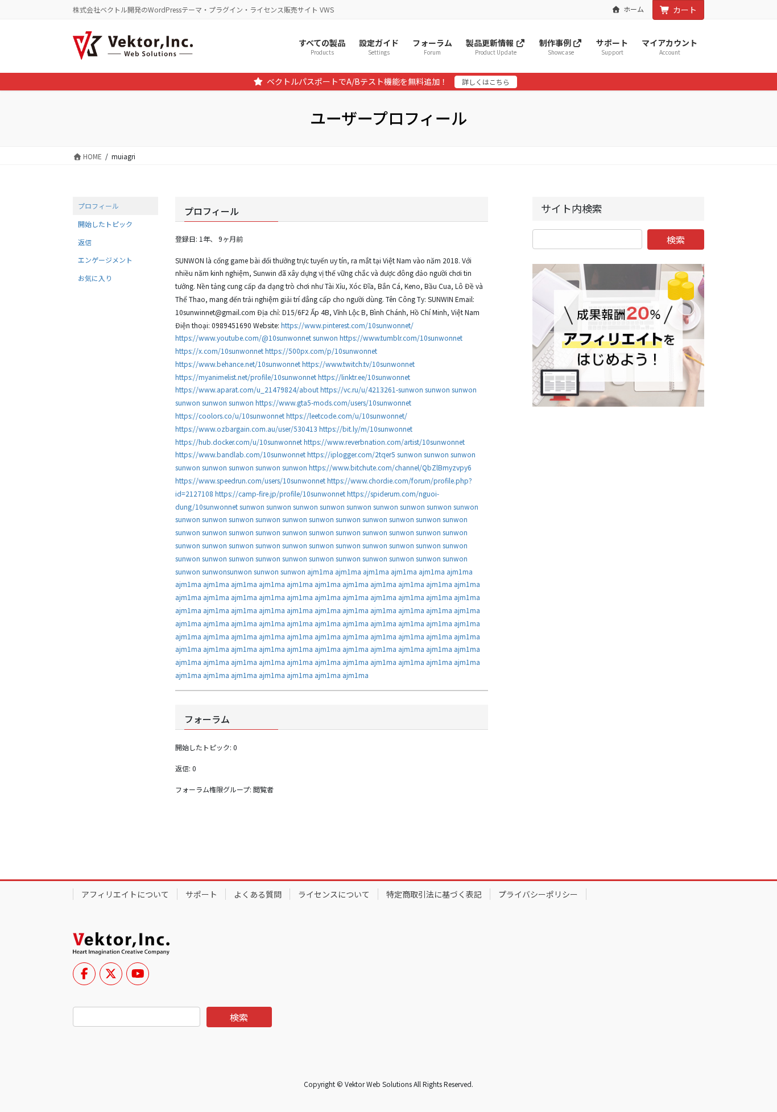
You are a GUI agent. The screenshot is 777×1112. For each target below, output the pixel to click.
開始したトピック (105, 224)
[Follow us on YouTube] (137, 973)
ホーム (633, 9)
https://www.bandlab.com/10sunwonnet (240, 454)
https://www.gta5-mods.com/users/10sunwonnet (333, 402)
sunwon (325, 337)
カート (685, 9)
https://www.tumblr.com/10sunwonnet (401, 337)
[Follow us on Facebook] (84, 973)
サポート (201, 894)
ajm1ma (320, 571)
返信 (85, 242)
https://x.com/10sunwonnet (219, 350)
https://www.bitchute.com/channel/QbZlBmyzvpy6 (390, 467)
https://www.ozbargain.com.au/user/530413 (246, 428)
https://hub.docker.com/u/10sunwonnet (238, 442)
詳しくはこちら (486, 81)
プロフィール (98, 205)
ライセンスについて (334, 894)
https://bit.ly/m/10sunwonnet (365, 428)
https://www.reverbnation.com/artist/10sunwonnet (384, 442)
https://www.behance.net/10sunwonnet (237, 364)
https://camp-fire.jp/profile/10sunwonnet (280, 493)
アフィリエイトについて (125, 894)
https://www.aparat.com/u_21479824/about (247, 389)
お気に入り (95, 278)
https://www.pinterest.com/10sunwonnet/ (347, 325)
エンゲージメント (105, 259)
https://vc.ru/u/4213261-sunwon (371, 389)
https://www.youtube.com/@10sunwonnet (243, 337)
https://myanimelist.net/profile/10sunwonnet (245, 377)
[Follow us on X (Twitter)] (111, 973)
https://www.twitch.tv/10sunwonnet (358, 364)
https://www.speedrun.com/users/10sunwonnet (250, 480)
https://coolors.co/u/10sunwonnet (229, 415)
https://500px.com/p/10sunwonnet (321, 350)
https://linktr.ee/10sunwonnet (364, 377)
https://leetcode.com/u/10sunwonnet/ (346, 415)
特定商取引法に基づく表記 (434, 894)
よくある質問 (258, 894)
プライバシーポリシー (538, 894)
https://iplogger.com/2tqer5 (351, 454)
